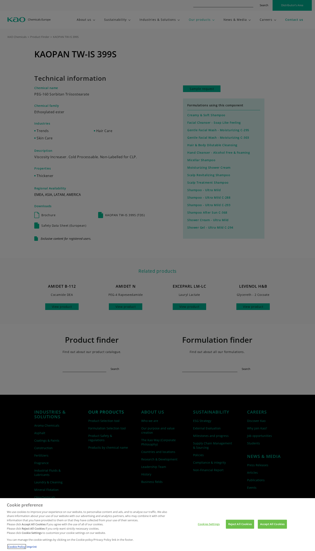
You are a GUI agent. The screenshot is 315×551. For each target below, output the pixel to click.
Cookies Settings (209, 524)
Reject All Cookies (240, 524)
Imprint (32, 546)
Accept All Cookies (272, 524)
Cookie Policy (17, 546)
